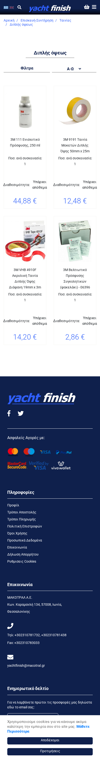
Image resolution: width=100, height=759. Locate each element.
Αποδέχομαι (50, 740)
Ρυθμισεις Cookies (21, 561)
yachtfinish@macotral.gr (26, 665)
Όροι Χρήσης (17, 533)
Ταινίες (65, 20)
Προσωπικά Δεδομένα (24, 540)
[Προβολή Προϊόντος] (25, 215)
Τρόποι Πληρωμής (21, 519)
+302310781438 (54, 635)
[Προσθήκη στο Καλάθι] (37, 215)
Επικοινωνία (17, 547)
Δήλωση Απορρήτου (23, 554)
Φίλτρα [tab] (27, 67)
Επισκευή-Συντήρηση (37, 20)
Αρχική (9, 20)
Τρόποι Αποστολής (21, 512)
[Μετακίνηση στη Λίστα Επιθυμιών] (13, 215)
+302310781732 (27, 635)
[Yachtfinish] (50, 7)
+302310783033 (27, 642)
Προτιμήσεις (50, 751)
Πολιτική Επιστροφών (24, 526)
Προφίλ (13, 505)
